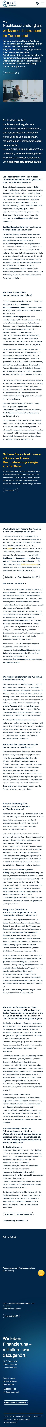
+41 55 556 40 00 (9, 1389)
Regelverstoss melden (22, 1419)
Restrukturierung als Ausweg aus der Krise (19, 1268)
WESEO (13, 1423)
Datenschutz (37, 1416)
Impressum (8, 1419)
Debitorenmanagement (29, 564)
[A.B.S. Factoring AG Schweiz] (9, 3)
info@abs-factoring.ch (11, 1392)
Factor (9, 549)
